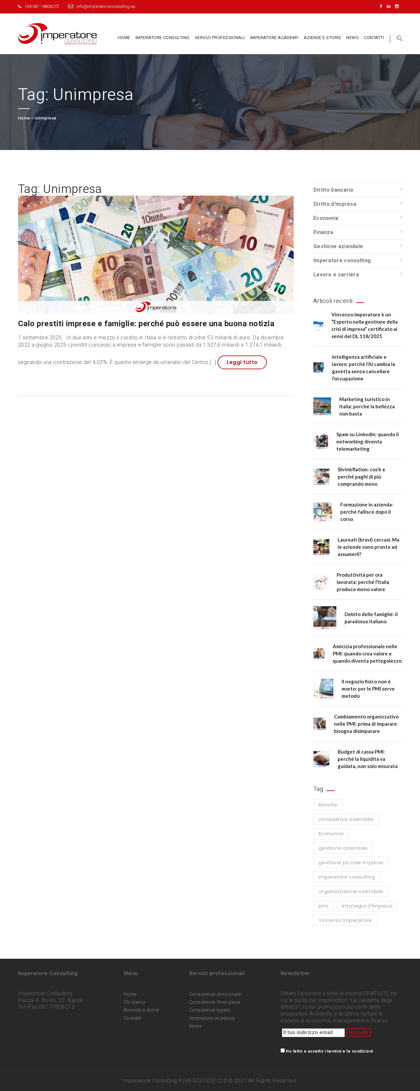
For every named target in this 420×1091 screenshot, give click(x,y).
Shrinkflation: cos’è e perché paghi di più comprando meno (361, 476)
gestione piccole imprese (351, 862)
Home (124, 37)
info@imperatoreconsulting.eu (105, 6)
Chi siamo (134, 1002)
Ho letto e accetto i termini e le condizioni (329, 1051)
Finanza (323, 232)
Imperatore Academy (274, 37)
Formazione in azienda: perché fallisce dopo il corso (366, 512)
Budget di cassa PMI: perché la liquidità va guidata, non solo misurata (368, 759)
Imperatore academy (212, 1018)
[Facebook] (382, 6)
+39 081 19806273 (42, 6)
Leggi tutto (242, 362)
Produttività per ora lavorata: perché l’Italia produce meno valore (363, 582)
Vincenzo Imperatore (345, 920)
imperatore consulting (347, 876)
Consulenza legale (209, 1010)
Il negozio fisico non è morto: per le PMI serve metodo (368, 688)
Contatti (374, 37)
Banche (328, 804)
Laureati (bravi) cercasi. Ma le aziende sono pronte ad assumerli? (368, 547)
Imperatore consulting (163, 37)
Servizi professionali (220, 37)
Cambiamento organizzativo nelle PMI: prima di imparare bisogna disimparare (366, 724)
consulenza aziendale (346, 819)
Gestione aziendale (338, 246)
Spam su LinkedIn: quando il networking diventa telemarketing (367, 441)
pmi (323, 905)
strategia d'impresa (367, 905)
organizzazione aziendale (351, 891)
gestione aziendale (343, 848)
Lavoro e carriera (336, 275)
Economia (325, 218)
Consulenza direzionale (215, 994)
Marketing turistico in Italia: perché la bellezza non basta (367, 406)
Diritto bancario (333, 190)
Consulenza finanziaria (214, 1002)
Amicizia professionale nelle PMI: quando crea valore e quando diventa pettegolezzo (367, 653)
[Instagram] (398, 6)
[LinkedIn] (390, 6)
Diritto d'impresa (334, 204)
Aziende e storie (322, 37)
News (352, 37)
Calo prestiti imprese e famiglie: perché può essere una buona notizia (146, 324)
